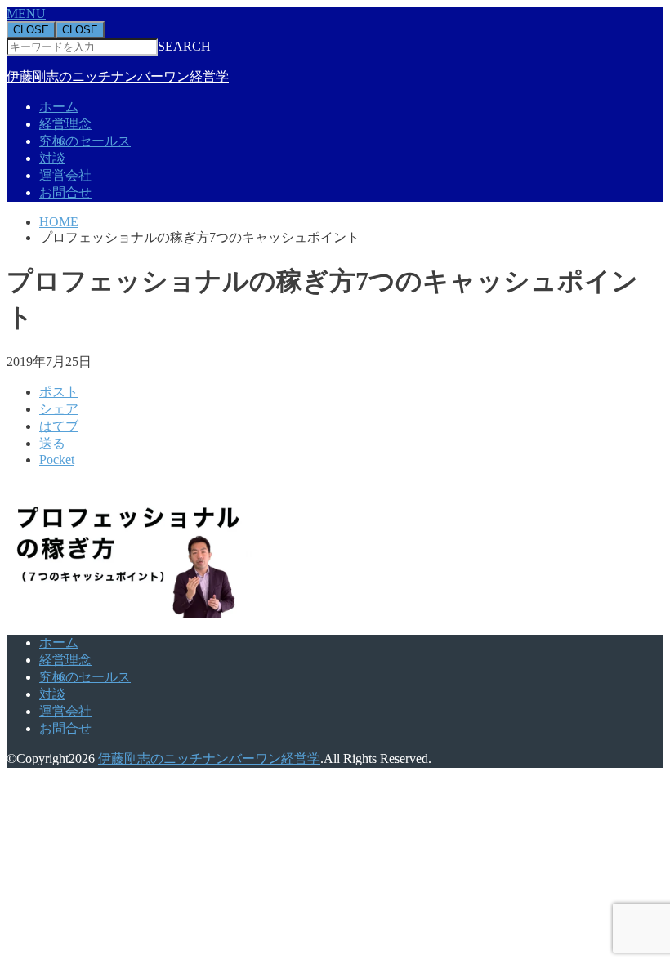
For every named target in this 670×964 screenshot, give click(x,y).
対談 (52, 158)
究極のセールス (85, 141)
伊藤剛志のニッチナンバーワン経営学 (118, 76)
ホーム (58, 107)
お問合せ (65, 192)
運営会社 (65, 175)
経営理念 (65, 124)
